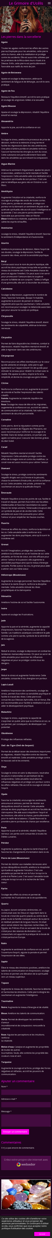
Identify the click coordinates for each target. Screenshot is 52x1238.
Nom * (4, 1086)
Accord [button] (42, 1234)
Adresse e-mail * (9, 1099)
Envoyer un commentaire (15, 1131)
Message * (6, 1111)
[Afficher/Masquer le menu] (49, 3)
